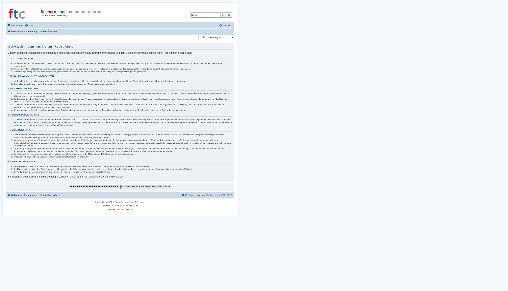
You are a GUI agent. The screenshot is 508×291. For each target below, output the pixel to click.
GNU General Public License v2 (90, 119)
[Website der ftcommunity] (24, 13)
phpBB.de (133, 206)
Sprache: (201, 37)
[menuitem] (29, 25)
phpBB (109, 202)
